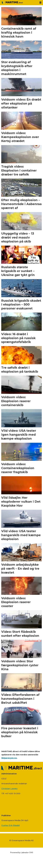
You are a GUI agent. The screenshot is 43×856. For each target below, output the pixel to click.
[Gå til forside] (19, 2)
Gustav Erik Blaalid (10, 825)
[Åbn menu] (40, 2)
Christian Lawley (9, 788)
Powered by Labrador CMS (21, 852)
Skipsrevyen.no (9, 758)
